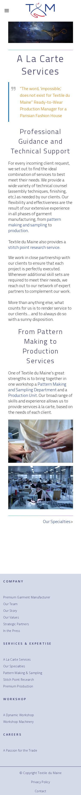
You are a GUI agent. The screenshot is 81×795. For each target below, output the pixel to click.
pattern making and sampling (34, 222)
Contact (40, 791)
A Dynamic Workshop (18, 715)
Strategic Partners (16, 624)
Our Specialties (56, 521)
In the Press (11, 630)
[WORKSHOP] (40, 468)
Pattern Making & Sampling (22, 672)
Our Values (11, 617)
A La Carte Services (17, 659)
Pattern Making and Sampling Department (37, 387)
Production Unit (22, 395)
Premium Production (18, 686)
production (18, 230)
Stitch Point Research (18, 679)
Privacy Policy (40, 782)
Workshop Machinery (18, 721)
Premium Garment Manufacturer (26, 597)
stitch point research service (33, 247)
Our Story (10, 610)
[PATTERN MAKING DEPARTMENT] (40, 422)
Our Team (10, 604)
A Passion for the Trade (20, 750)
